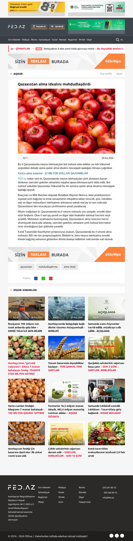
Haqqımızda (85, 501)
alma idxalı (70, 266)
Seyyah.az (41, 26)
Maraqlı (62, 39)
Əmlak (82, 39)
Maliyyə (26, 39)
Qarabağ (59, 26)
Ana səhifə (106, 73)
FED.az (22, 178)
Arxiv (60, 501)
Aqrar (119, 73)
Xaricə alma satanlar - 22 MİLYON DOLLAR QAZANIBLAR (53, 173)
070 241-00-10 (109, 487)
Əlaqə (41, 501)
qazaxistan (26, 266)
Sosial (54, 39)
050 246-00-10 (110, 492)
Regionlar (72, 39)
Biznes (34, 39)
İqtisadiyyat (44, 39)
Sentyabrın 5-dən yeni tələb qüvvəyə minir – (77, 48)
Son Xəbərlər (14, 39)
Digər (89, 39)
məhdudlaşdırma (48, 266)
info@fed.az (108, 497)
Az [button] (122, 39)
